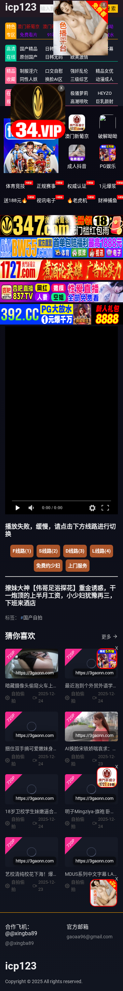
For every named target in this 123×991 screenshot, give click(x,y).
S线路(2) (48, 551)
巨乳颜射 (104, 101)
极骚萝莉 (79, 93)
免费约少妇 (48, 565)
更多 (106, 636)
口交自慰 (54, 71)
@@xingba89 (19, 943)
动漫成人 (104, 79)
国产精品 (29, 48)
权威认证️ (76, 186)
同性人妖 (29, 79)
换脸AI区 (54, 79)
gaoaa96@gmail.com (89, 936)
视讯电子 (46, 200)
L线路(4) (101, 551)
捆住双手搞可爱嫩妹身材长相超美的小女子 (50, 748)
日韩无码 (54, 57)
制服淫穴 (29, 71)
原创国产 (29, 57)
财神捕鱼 (107, 200)
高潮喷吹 (79, 101)
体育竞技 (15, 186)
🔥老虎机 (77, 200)
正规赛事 (46, 186)
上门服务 (77, 565)
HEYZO (105, 93)
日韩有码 (54, 48)
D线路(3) (75, 551)
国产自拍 (32, 617)
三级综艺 (79, 79)
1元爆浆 (107, 186)
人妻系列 (54, 93)
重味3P (29, 93)
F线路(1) (22, 551)
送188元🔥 (15, 200)
